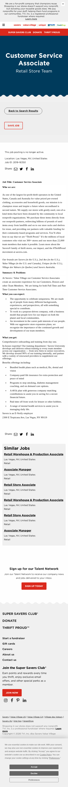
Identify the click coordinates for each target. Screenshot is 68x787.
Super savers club (19, 32)
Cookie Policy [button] (46, 755)
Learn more (31, 19)
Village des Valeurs (53, 717)
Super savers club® (20, 614)
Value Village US (18, 717)
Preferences (34, 780)
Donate (37, 32)
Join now (12, 692)
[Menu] (3, 25)
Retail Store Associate (20, 484)
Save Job (13, 125)
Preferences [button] (54, 758)
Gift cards (8, 643)
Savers (5, 717)
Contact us (9, 659)
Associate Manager (17, 469)
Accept (34, 767)
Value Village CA (35, 717)
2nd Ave (18, 721)
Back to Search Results (23, 110)
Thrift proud (52, 32)
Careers (7, 649)
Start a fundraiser (13, 638)
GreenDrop (28, 721)
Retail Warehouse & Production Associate (33, 454)
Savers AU (7, 721)
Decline (34, 773)
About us (8, 654)
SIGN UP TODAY (34, 586)
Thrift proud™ (15, 628)
